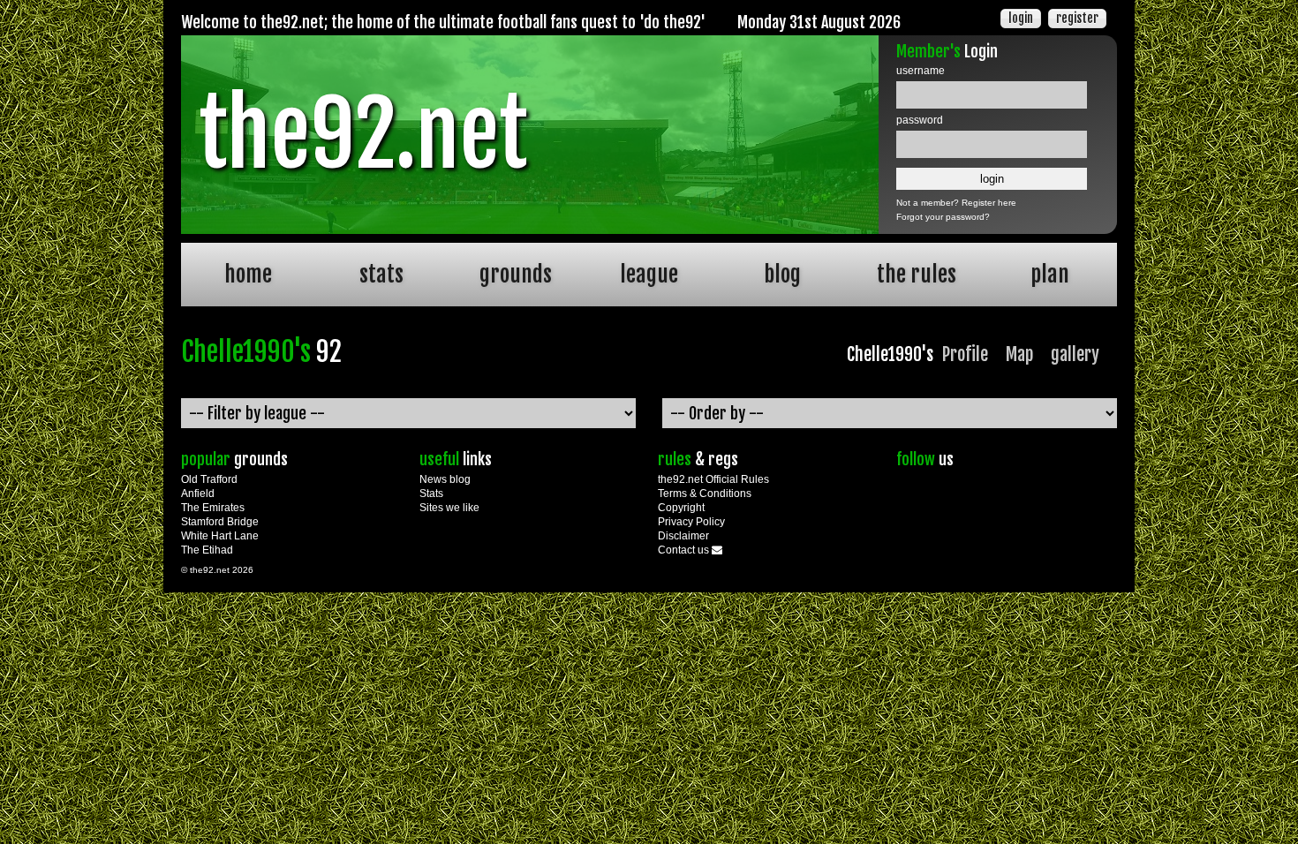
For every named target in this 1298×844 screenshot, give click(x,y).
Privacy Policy (691, 522)
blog (782, 274)
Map (1019, 354)
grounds (515, 274)
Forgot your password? (943, 217)
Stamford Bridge (220, 522)
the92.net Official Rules (713, 479)
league (649, 274)
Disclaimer (683, 536)
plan (1049, 274)
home (248, 274)
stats (381, 274)
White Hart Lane (220, 536)
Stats (431, 493)
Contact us (685, 550)
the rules (916, 274)
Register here (989, 202)
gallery (1075, 354)
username (920, 70)
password (919, 120)
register (1077, 18)
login (1020, 18)
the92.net (363, 134)
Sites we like (449, 507)
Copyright (681, 507)
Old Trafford (209, 479)
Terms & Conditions (704, 493)
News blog (445, 479)
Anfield (198, 493)
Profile (965, 354)
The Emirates (213, 507)
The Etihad (207, 550)
